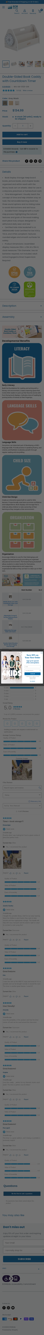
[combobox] (32, 670)
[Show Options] (39, 670)
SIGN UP (32, 674)
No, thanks (32, 681)
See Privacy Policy (32, 678)
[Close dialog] (41, 653)
